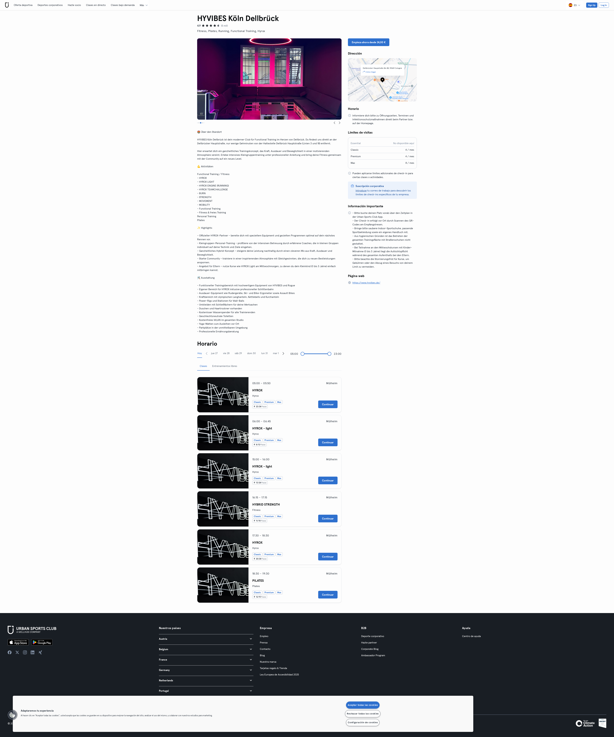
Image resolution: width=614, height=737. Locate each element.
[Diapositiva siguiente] (340, 123)
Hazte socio (74, 5)
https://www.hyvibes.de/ (366, 282)
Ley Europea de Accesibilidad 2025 (279, 674)
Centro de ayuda (471, 636)
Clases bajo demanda (123, 5)
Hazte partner (369, 642)
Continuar (328, 404)
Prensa (264, 642)
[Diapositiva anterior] (334, 123)
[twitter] (17, 652)
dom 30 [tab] (251, 353)
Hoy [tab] (199, 353)
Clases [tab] (203, 366)
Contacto (265, 648)
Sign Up (591, 5)
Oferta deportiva (23, 5)
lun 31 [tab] (264, 353)
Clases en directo (96, 5)
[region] (243, 714)
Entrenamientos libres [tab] (224, 366)
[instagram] (25, 652)
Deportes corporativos (50, 5)
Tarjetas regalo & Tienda (273, 668)
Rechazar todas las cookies (363, 713)
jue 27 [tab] (214, 353)
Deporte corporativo (372, 636)
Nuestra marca (268, 661)
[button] (206, 638)
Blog (262, 655)
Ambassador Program (373, 655)
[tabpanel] (269, 488)
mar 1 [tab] (276, 353)
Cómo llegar (371, 72)
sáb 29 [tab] (238, 353)
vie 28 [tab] (226, 353)
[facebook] (10, 652)
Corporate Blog (369, 648)
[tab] (197, 122)
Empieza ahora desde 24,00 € (369, 42)
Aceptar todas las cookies (363, 705)
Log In (604, 5)
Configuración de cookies (363, 722)
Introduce (361, 190)
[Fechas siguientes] (283, 353)
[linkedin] (33, 652)
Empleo (264, 636)
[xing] (40, 652)
